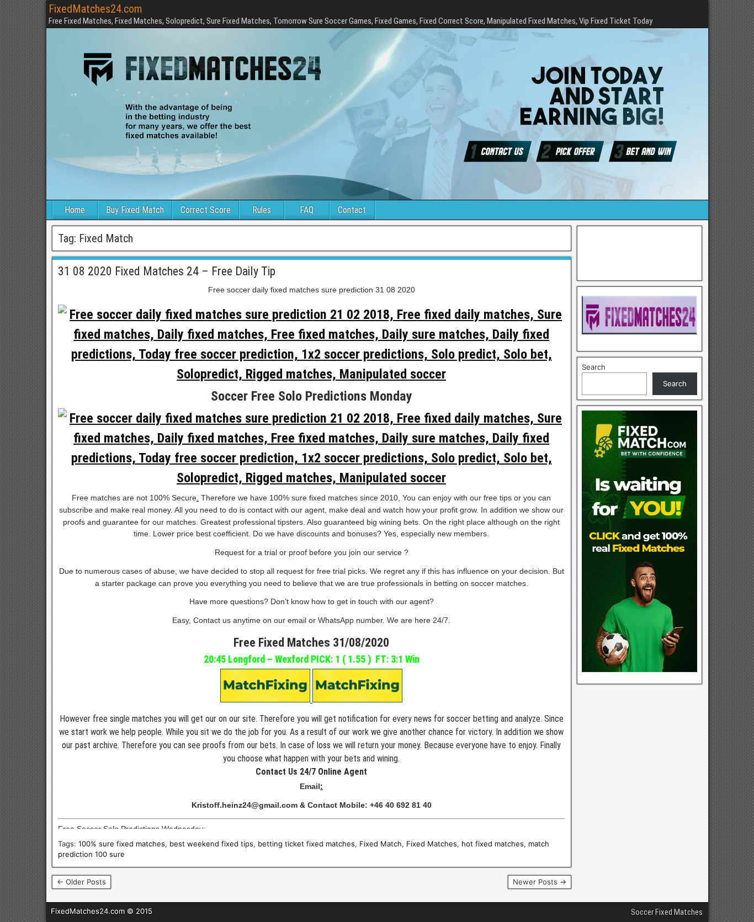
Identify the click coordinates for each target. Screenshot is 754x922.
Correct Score (205, 210)
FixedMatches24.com (95, 8)
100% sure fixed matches (121, 843)
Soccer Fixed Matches (667, 912)
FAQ (307, 210)
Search (594, 367)
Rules (261, 210)
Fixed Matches (431, 843)
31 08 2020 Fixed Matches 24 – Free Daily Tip (166, 271)
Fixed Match (380, 843)
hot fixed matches (492, 843)
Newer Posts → (539, 881)
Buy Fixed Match (135, 210)
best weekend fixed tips (211, 843)
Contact (352, 210)
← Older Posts (81, 881)
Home (75, 210)
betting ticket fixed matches (306, 843)
